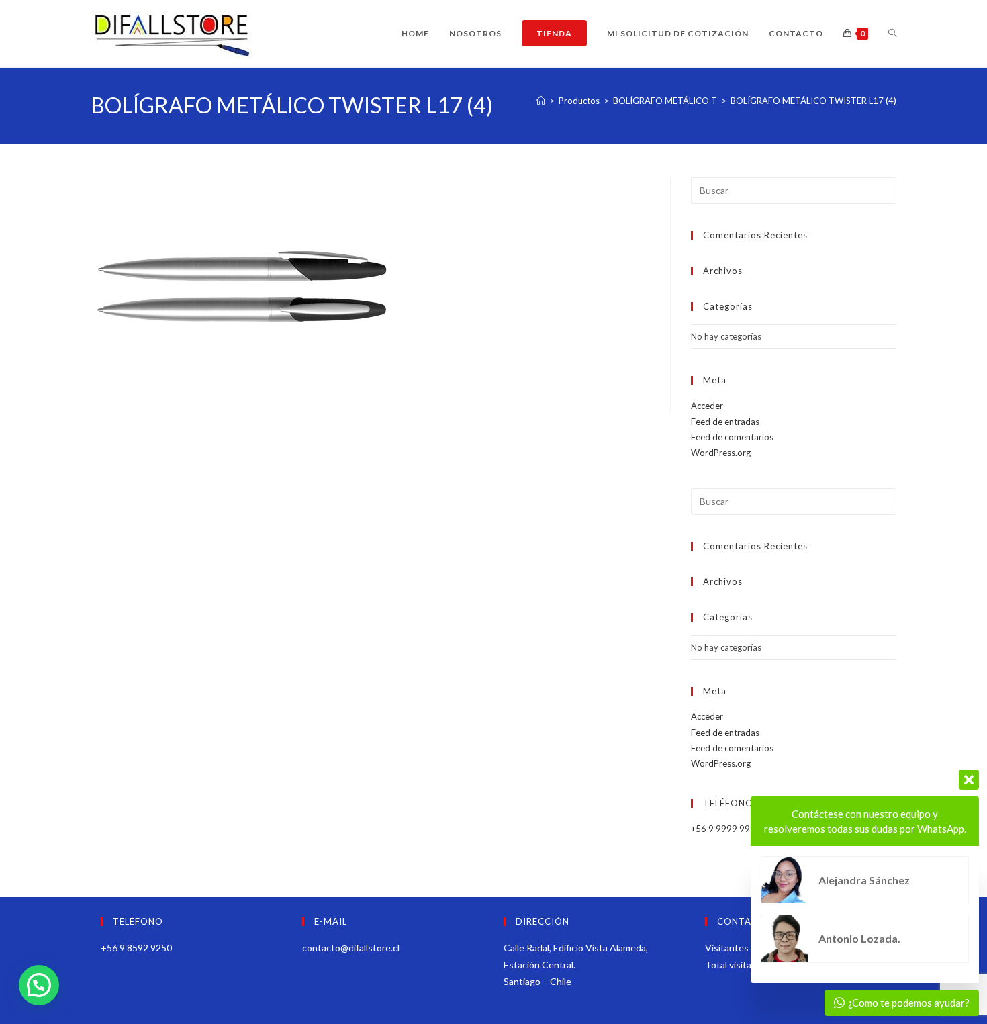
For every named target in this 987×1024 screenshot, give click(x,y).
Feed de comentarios (732, 437)
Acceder (707, 405)
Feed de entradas (725, 421)
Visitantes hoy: (738, 947)
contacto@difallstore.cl (350, 947)
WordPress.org (721, 452)
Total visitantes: (740, 964)
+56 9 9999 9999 (726, 828)
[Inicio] (540, 100)
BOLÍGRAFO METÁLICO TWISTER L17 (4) (813, 100)
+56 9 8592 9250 (136, 947)
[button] (39, 985)
